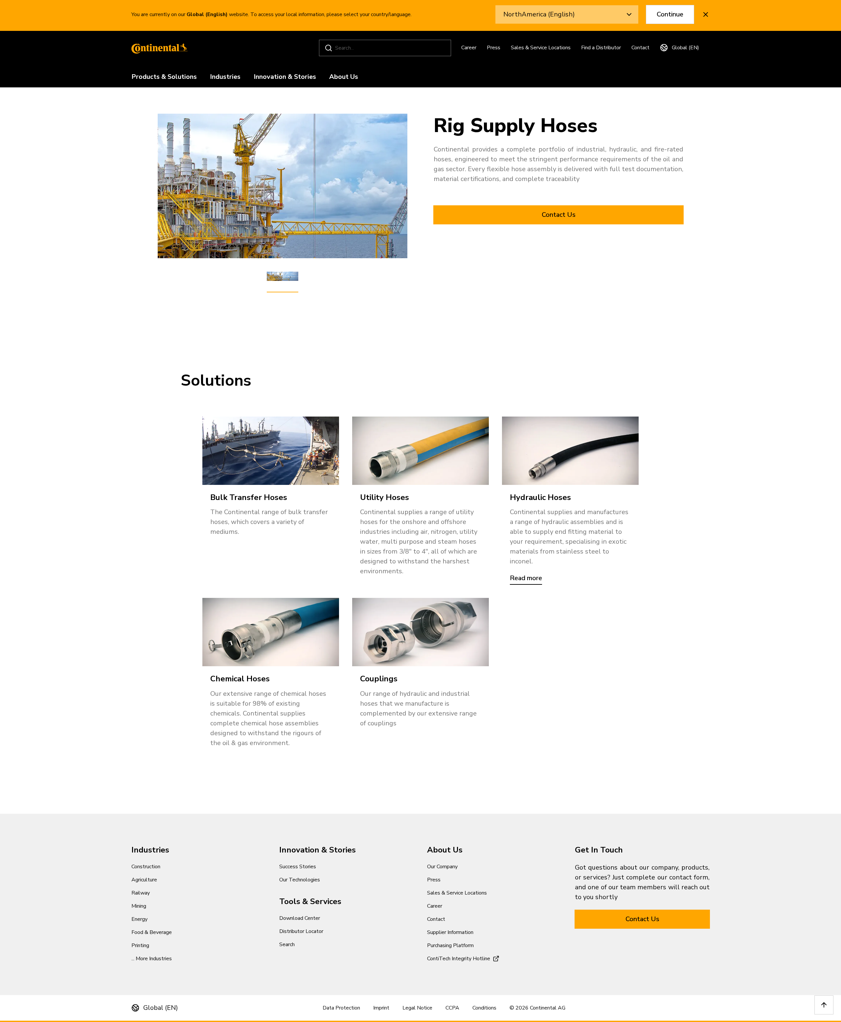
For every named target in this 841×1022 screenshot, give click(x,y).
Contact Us (559, 214)
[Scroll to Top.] (824, 1005)
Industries (225, 77)
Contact (640, 47)
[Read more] (570, 451)
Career (468, 47)
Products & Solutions (164, 77)
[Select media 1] (282, 276)
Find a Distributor (601, 47)
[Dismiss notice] (706, 14)
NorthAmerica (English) (539, 14)
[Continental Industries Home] (157, 48)
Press (493, 47)
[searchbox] (386, 48)
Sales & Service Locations (541, 47)
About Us (343, 77)
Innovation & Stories (285, 77)
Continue (670, 14)
